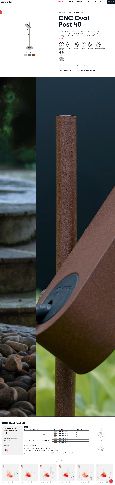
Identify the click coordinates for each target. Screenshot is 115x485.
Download (80, 2)
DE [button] (101, 2)
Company (70, 2)
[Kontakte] (95, 2)
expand (61, 38)
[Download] (77, 432)
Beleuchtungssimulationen (86, 70)
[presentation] (1, 247)
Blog (89, 2)
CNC (70, 12)
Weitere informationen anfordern (65, 71)
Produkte (60, 2)
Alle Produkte (62, 12)
